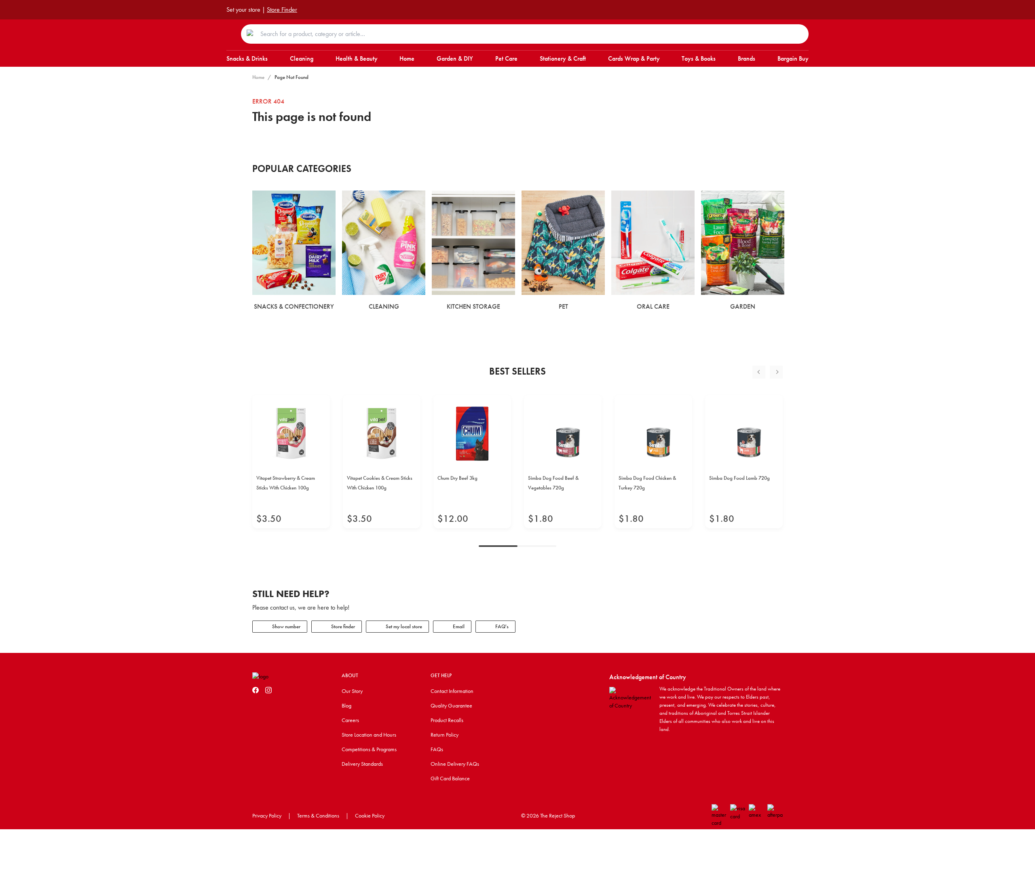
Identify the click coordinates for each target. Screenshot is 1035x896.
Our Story (352, 691)
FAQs (437, 749)
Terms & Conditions (318, 815)
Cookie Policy (369, 815)
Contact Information (452, 691)
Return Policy (444, 734)
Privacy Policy (266, 815)
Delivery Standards (362, 763)
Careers (350, 720)
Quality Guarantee (451, 705)
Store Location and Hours (369, 734)
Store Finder (282, 9)
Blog (346, 705)
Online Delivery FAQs (455, 763)
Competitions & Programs (369, 749)
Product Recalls (447, 720)
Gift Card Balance (450, 778)
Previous (758, 372)
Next (776, 372)
